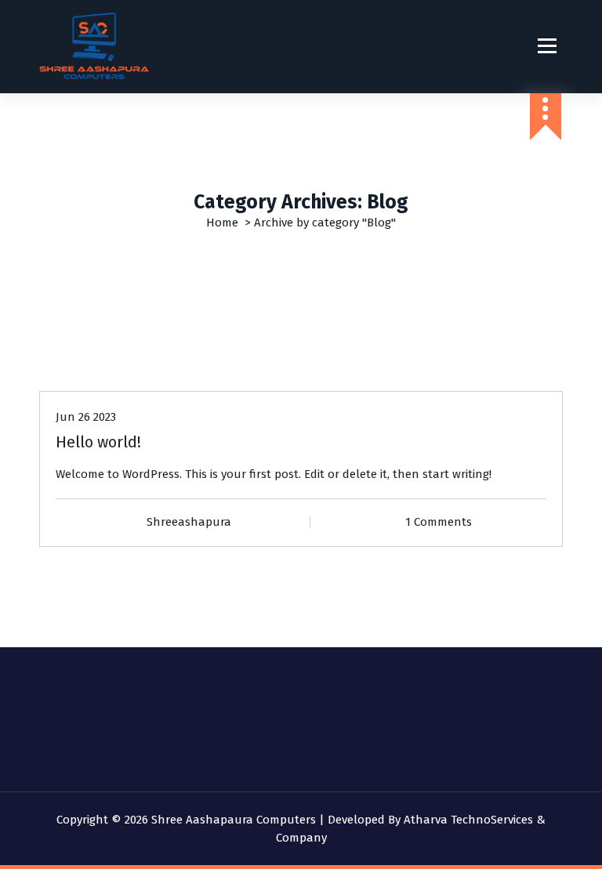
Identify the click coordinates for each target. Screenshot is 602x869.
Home (222, 222)
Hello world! (98, 442)
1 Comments (438, 522)
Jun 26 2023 (86, 417)
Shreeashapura (189, 522)
